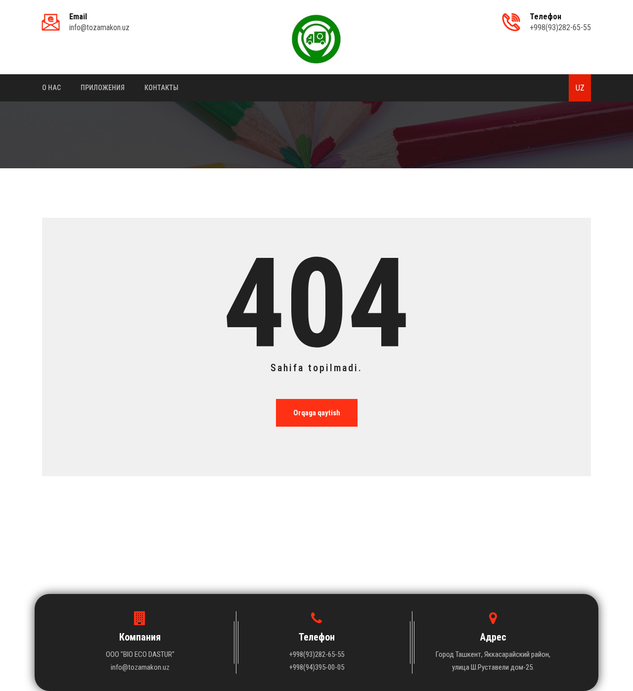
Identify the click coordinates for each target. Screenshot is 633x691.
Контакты (161, 88)
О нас (51, 88)
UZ (580, 88)
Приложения (103, 88)
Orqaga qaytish (316, 412)
